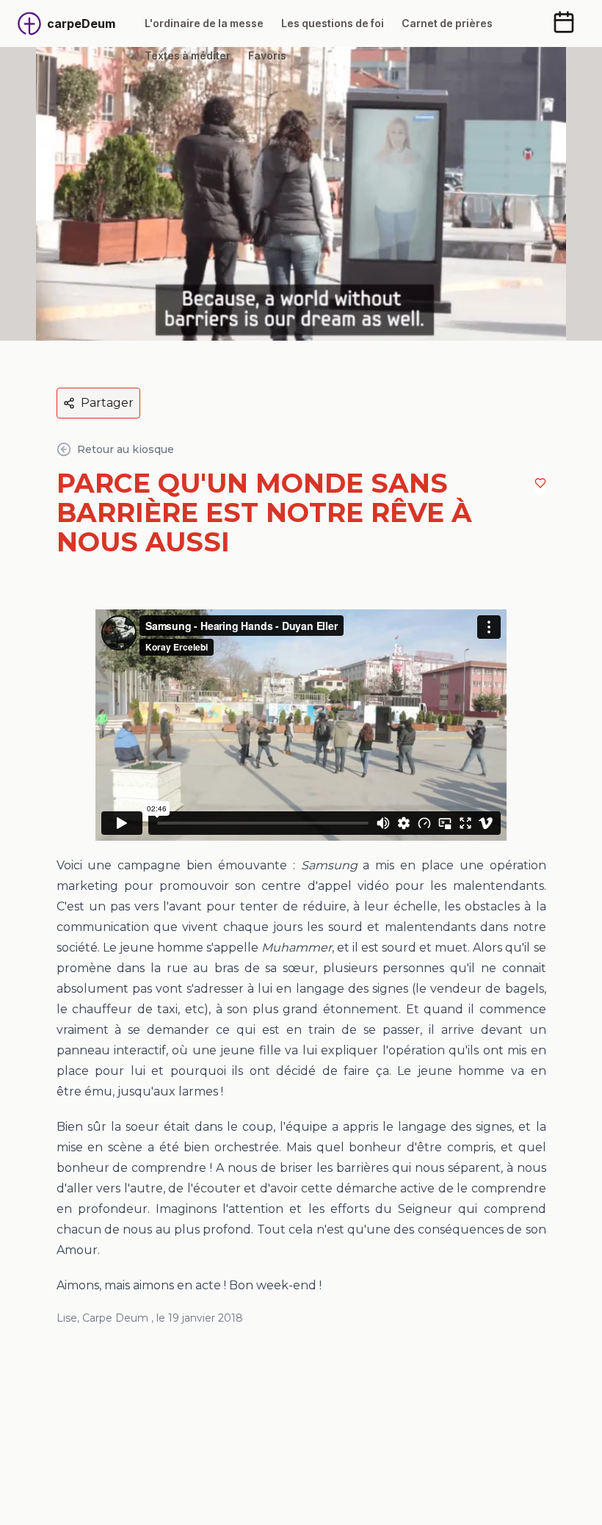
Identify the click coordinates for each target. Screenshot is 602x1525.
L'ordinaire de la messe (204, 23)
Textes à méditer (188, 55)
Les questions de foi (332, 23)
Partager (107, 403)
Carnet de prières (447, 23)
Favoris (267, 55)
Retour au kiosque (125, 449)
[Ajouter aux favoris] (540, 483)
